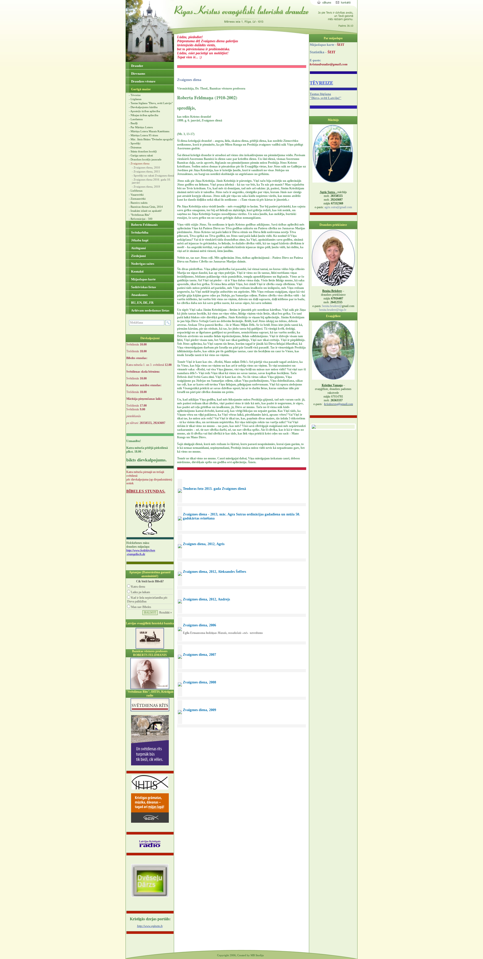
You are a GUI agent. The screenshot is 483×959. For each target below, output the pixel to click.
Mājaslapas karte (143, 279)
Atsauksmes (139, 295)
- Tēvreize (135, 95)
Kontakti (137, 271)
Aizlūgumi (138, 248)
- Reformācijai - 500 (140, 218)
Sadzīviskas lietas (143, 287)
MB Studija (257, 955)
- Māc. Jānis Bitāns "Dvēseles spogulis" (151, 139)
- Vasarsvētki (136, 194)
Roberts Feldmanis (144, 225)
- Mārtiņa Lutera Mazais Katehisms (149, 131)
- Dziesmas (135, 147)
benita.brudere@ (332, 306)
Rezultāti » (165, 612)
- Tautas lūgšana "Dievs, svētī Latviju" (151, 103)
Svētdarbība (139, 232)
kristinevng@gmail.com (338, 404)
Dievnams (137, 73)
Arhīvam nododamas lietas (149, 310)
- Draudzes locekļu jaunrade (145, 159)
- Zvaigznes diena (139, 163)
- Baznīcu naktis (138, 202)
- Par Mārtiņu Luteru (141, 127)
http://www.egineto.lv (150, 926)
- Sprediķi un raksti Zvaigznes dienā (153, 175)
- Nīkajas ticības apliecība (143, 115)
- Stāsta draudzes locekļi (143, 151)
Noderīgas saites (142, 264)
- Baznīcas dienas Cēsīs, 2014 (146, 206)
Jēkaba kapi (139, 240)
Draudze (136, 66)
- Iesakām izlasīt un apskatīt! (145, 210)
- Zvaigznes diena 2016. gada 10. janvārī (151, 181)
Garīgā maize (140, 89)
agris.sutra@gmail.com (338, 207)
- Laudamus (136, 119)
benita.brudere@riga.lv (332, 310)
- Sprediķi (134, 143)
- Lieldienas (135, 190)
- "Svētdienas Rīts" (139, 214)
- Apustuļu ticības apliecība (144, 111)
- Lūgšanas (135, 99)
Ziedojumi (138, 256)
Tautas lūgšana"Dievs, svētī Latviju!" (325, 96)
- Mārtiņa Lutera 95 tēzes (143, 135)
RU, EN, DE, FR (141, 302)
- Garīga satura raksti (141, 155)
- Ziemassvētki (137, 198)
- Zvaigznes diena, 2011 (146, 171)
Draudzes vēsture (142, 81)
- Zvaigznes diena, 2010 (146, 167)
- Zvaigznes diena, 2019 (146, 186)
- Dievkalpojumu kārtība (143, 107)
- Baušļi (133, 123)
